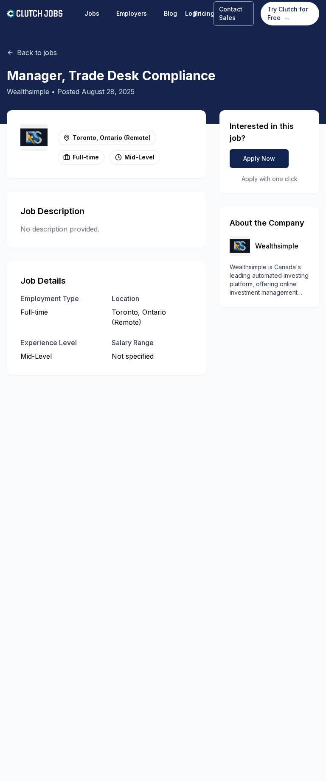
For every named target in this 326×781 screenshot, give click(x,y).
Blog (170, 13)
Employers (131, 13)
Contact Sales (230, 13)
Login (193, 13)
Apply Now (259, 158)
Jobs (91, 13)
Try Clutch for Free (287, 13)
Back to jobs (37, 52)
